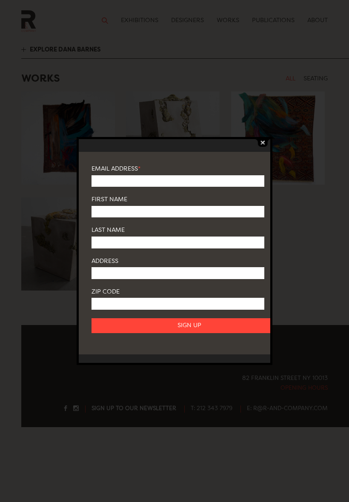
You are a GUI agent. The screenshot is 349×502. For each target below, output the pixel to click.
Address (105, 261)
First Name (109, 200)
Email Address (116, 169)
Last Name (108, 230)
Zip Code (106, 292)
